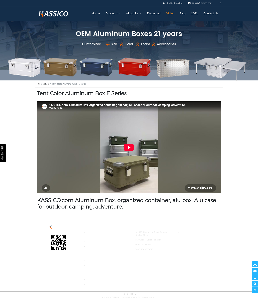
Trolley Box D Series (96, 270)
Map (134, 294)
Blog (183, 13)
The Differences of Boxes (99, 275)
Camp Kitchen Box (96, 232)
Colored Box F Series (97, 256)
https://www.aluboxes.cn (146, 259)
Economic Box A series (98, 237)
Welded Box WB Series (98, 260)
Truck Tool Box (94, 265)
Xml (129, 294)
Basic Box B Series (95, 241)
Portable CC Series (96, 279)
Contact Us (211, 13)
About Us (132, 13)
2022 (194, 13)
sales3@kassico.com (202, 3)
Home (96, 13)
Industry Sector (94, 284)
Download (154, 13)
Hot (123, 294)
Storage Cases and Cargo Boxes (196, 232)
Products (112, 13)
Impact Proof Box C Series (99, 246)
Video (170, 13)
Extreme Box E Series (97, 251)
